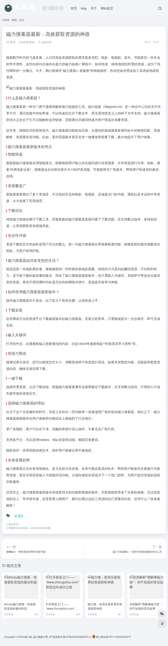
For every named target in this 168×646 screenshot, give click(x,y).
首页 (74, 8)
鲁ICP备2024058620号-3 (77, 636)
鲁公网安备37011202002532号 (113, 636)
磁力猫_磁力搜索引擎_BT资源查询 (43, 636)
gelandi (46, 42)
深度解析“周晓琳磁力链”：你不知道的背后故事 (146, 606)
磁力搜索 (69, 70)
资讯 (14, 19)
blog (83, 8)
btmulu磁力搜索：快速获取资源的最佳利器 (20, 606)
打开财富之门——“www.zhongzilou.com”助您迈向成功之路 (62, 608)
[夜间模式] (162, 623)
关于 (94, 8)
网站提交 (107, 8)
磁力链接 (71, 64)
